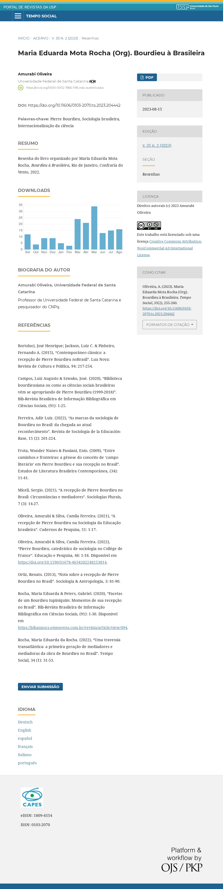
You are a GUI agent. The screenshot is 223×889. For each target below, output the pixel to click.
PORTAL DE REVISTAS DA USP (30, 7)
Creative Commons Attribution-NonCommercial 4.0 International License (169, 248)
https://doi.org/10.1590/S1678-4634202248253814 (62, 562)
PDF (148, 77)
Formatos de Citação (168, 324)
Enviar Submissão (40, 687)
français (25, 746)
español (25, 738)
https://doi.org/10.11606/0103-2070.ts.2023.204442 (74, 105)
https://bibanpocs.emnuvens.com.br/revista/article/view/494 (72, 627)
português (27, 762)
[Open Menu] (18, 16)
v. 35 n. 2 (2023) (65, 38)
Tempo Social (41, 16)
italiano (25, 754)
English (24, 730)
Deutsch (25, 722)
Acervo (40, 38)
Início (24, 38)
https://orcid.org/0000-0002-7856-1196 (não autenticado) (65, 87)
